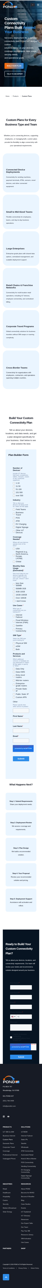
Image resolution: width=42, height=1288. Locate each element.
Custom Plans (27, 96)
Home (7, 96)
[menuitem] (8, 1132)
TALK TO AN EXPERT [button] (15, 74)
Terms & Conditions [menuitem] (9, 1268)
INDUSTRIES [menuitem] (7, 1184)
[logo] (11, 1079)
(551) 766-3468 (8, 1101)
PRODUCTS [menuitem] (7, 1127)
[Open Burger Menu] (38, 5)
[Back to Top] (6, 1277)
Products (16, 96)
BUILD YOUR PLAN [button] (14, 66)
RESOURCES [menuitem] (26, 1184)
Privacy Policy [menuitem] (22, 1268)
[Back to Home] (10, 4)
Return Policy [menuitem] (35, 1268)
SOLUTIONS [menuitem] (25, 1127)
